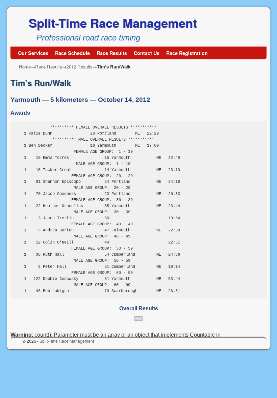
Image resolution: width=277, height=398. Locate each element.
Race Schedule (72, 53)
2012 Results (80, 66)
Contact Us (146, 53)
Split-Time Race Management (113, 22)
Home (25, 66)
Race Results (112, 53)
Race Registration (187, 53)
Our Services (33, 53)
